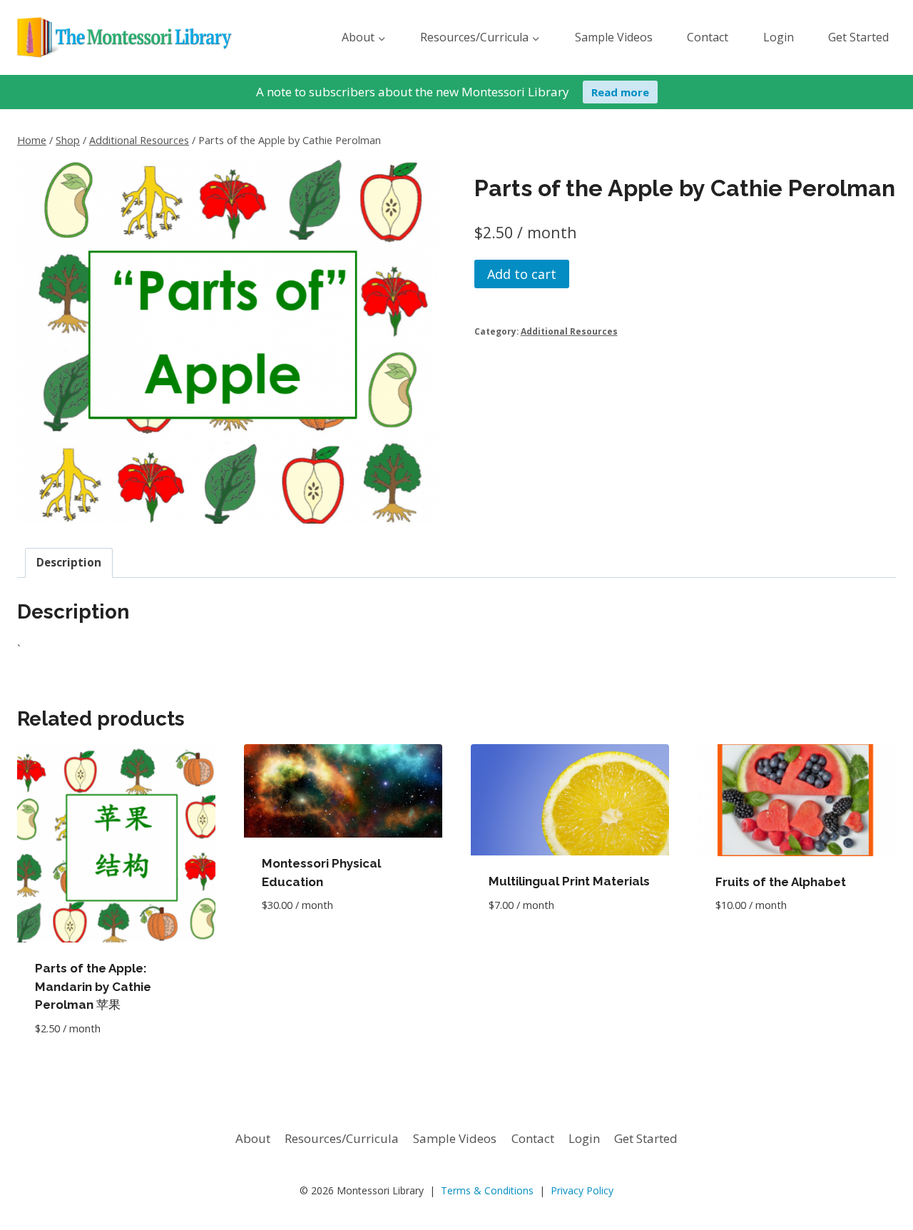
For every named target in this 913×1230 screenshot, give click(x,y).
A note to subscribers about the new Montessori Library (412, 91)
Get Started (858, 37)
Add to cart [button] (297, 948)
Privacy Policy (582, 1190)
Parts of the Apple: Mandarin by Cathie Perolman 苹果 (93, 986)
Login (778, 37)
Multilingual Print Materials (569, 881)
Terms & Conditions (487, 1190)
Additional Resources (569, 331)
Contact (707, 37)
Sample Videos (614, 37)
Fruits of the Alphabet (780, 882)
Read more (620, 92)
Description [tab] (68, 562)
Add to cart (521, 274)
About (252, 1138)
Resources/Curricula (342, 1138)
